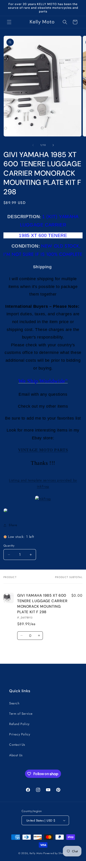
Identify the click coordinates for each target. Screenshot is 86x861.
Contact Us (17, 744)
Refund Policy (19, 724)
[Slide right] (53, 145)
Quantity (8, 545)
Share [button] (13, 525)
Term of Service (21, 713)
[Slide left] (33, 145)
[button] (9, 22)
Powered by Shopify (55, 853)
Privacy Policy (19, 734)
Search (14, 703)
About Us (16, 755)
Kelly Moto (36, 853)
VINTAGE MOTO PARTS (43, 450)
